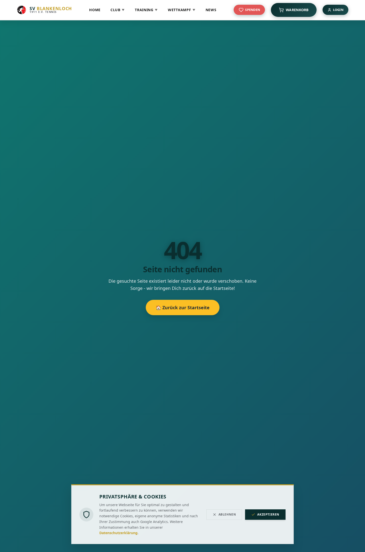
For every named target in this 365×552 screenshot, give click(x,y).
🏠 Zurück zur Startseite (183, 307)
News (211, 9)
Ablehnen (227, 514)
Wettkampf (182, 9)
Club (117, 9)
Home (95, 9)
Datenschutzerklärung (118, 532)
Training (146, 9)
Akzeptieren (268, 514)
